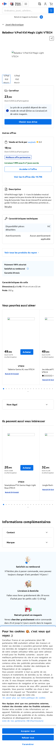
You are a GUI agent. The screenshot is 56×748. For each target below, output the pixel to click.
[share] (51, 38)
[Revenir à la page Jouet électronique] (3, 24)
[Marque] (46, 542)
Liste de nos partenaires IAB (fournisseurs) (22, 720)
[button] (26, 4)
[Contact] (46, 532)
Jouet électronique (14, 24)
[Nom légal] (46, 404)
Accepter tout (28, 731)
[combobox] (28, 10)
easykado (32, 142)
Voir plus (8, 206)
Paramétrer (28, 744)
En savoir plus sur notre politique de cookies (24, 697)
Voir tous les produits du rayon (20, 252)
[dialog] (28, 687)
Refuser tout (28, 737)
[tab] (6, 79)
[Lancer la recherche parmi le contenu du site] (51, 10)
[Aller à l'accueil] (4, 4)
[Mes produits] (39, 4)
